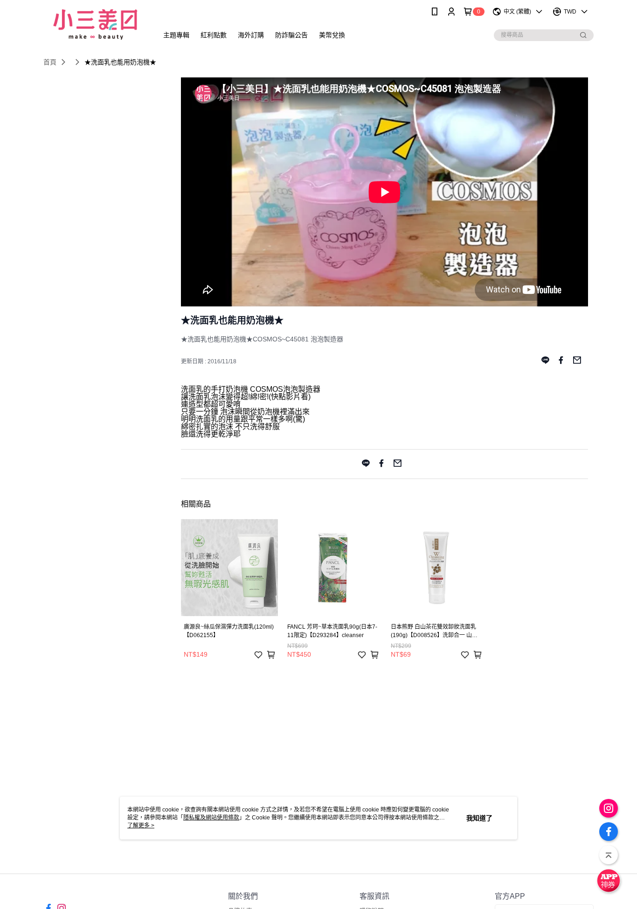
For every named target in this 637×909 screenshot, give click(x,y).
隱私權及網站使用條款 (211, 817)
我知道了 (479, 818)
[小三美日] (95, 24)
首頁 (49, 62)
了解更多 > (140, 825)
